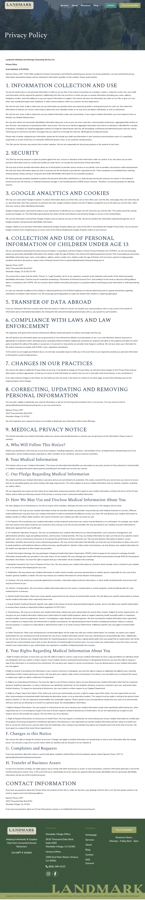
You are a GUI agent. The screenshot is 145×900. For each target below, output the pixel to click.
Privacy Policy (79, 896)
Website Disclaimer (94, 896)
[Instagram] (48, 874)
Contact (89, 854)
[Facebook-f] (55, 874)
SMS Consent (89, 861)
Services (64, 5)
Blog (96, 5)
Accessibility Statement (129, 896)
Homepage (91, 834)
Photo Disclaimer (111, 896)
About (74, 5)
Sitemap (69, 896)
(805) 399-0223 (56, 866)
